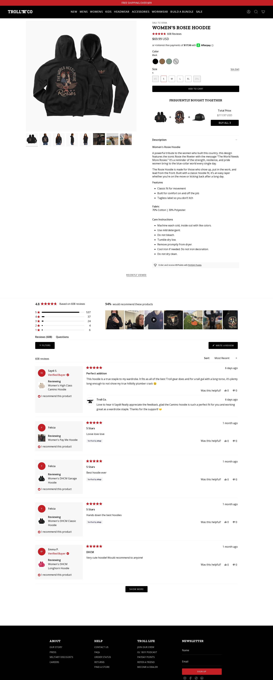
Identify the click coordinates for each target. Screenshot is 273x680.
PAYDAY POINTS (146, 656)
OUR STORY (56, 647)
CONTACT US (101, 647)
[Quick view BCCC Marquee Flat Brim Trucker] (198, 117)
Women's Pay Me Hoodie (63, 440)
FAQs (97, 652)
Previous (26, 76)
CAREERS (54, 662)
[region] (171, 319)
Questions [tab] (62, 337)
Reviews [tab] (43, 337)
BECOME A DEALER (147, 666)
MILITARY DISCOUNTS (61, 656)
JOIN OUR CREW (145, 647)
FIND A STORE (101, 666)
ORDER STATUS (102, 656)
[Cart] (263, 11)
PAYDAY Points (194, 265)
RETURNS (99, 662)
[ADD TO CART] (225, 123)
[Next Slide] (235, 319)
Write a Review (226, 346)
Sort (207, 358)
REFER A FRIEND (146, 662)
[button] (83, 11)
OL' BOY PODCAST (147, 652)
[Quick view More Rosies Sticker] (180, 117)
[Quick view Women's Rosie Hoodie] (161, 117)
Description (159, 140)
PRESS (53, 652)
